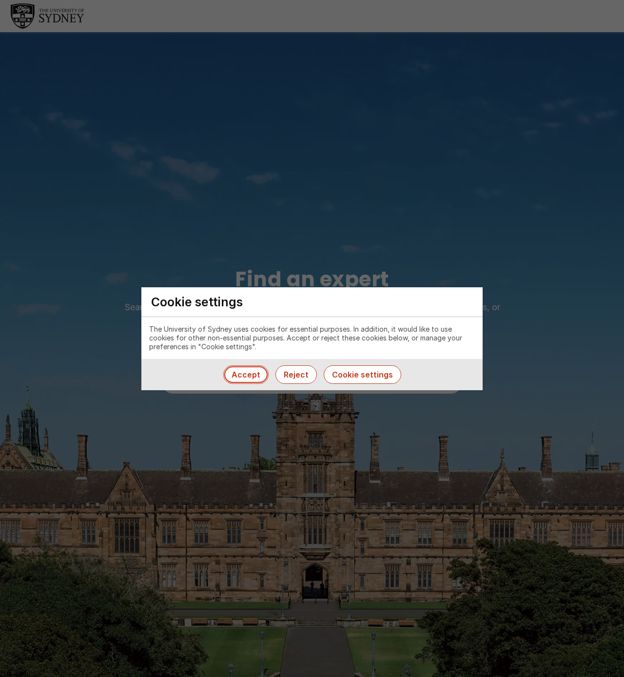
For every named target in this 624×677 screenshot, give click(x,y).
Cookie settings (362, 374)
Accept (246, 374)
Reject (296, 374)
